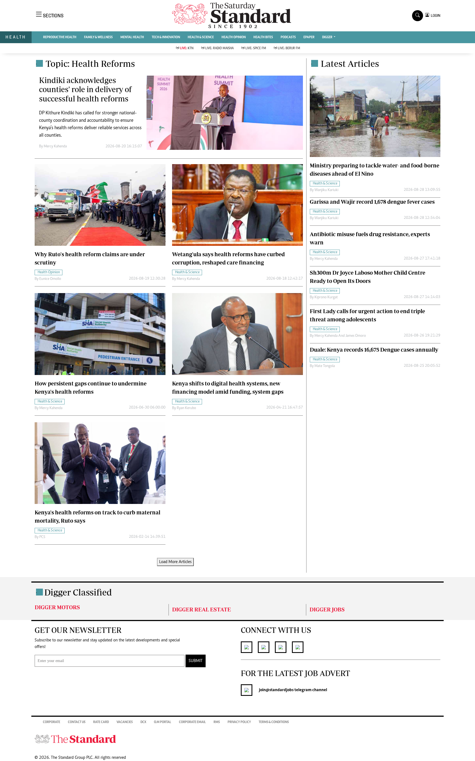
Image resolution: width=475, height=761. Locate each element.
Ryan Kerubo (186, 408)
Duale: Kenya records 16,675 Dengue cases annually (374, 349)
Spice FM (255, 48)
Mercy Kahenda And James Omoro (340, 336)
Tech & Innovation (166, 37)
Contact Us (76, 722)
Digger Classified (78, 592)
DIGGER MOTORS (57, 607)
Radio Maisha (219, 48)
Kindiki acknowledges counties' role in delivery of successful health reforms (85, 89)
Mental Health (132, 37)
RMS (217, 722)
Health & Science (201, 37)
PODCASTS (288, 37)
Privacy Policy (239, 722)
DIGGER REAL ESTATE (201, 609)
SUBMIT (196, 661)
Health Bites (263, 37)
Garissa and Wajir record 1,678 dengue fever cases (372, 201)
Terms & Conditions (274, 722)
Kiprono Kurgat (326, 297)
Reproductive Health (59, 37)
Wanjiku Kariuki (326, 190)
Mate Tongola (324, 366)
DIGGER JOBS (327, 609)
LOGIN (434, 15)
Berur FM (289, 48)
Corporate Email (192, 722)
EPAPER (308, 37)
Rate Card (101, 722)
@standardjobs (280, 690)
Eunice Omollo (50, 279)
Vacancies (125, 722)
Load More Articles (175, 562)
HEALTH (15, 37)
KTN (187, 48)
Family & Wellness (98, 37)
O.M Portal (162, 722)
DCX (143, 722)
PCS (42, 537)
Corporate (51, 722)
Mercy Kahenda (55, 146)
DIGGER (327, 37)
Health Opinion (234, 37)
